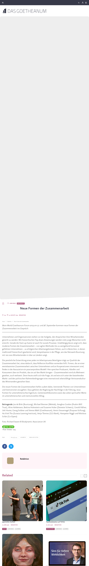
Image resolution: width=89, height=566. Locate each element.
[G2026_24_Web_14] (22, 500)
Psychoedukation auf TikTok (55, 522)
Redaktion (22, 315)
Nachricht (20, 303)
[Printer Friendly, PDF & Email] (8, 427)
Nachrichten (34, 437)
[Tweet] (11, 446)
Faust (4, 528)
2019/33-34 (14, 437)
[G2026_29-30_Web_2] (66, 500)
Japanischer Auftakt (8, 522)
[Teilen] (4, 446)
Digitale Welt (50, 528)
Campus (23, 437)
